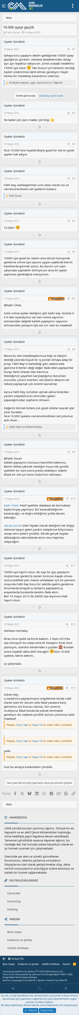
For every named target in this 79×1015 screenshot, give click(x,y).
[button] (4, 959)
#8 (73, 349)
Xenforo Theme (52, 980)
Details (33, 977)
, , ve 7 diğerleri (36, 82)
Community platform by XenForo (33, 971)
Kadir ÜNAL (11, 505)
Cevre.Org (14, 901)
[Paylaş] (68, 49)
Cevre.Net (13, 893)
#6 (73, 251)
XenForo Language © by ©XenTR (19, 980)
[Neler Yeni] (66, 988)
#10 (73, 498)
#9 (73, 452)
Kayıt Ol (37, 725)
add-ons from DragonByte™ (46, 974)
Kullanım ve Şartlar (19, 940)
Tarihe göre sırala (25, 95)
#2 (73, 113)
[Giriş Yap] (13, 988)
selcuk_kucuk (12, 525)
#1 (73, 49)
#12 (73, 624)
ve (25, 426)
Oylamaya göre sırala (51, 95)
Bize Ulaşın (14, 932)
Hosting (12, 909)
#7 (73, 298)
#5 (73, 220)
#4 (73, 178)
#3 (73, 144)
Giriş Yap (22, 725)
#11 (73, 565)
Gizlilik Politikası (18, 948)
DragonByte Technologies (15, 977)
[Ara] (39, 988)
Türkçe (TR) (17, 958)
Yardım (66, 964)
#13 (73, 687)
